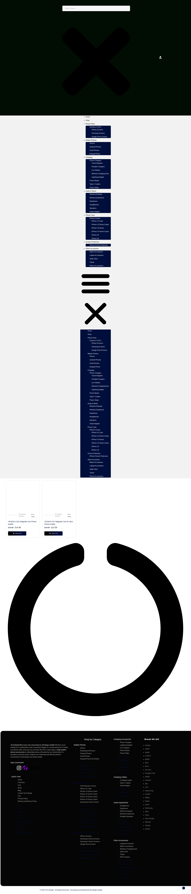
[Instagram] (19, 767)
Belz (146, 763)
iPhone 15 (95, 235)
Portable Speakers (126, 816)
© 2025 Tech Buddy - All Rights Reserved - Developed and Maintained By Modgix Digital (71, 890)
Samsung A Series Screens (89, 839)
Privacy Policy (23, 798)
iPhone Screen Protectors (99, 245)
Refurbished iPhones (87, 751)
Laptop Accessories (96, 255)
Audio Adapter (95, 211)
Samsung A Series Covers (89, 802)
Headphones (94, 205)
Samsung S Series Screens (90, 841)
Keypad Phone (95, 154)
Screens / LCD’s (95, 127)
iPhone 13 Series (98, 228)
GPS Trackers (125, 857)
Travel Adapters (97, 163)
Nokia (147, 801)
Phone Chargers (95, 160)
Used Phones (94, 150)
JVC (146, 787)
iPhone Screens (97, 130)
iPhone (92, 143)
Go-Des (148, 770)
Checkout (21, 782)
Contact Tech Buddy (25, 793)
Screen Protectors (92, 242)
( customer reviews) (22, 515)
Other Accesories (92, 249)
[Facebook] (12, 767)
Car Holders (96, 170)
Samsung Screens (98, 133)
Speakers (93, 208)
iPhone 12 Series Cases (100, 224)
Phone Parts (90, 124)
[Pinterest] (31, 767)
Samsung (149, 808)
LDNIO (147, 794)
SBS (147, 812)
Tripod (92, 262)
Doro (147, 766)
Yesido (147, 825)
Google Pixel (150, 773)
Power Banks (94, 180)
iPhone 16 (95, 238)
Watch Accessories (96, 252)
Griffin (147, 777)
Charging (89, 157)
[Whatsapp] (37, 767)
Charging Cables (126, 780)
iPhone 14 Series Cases (100, 231)
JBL (146, 784)
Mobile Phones (91, 140)
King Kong (149, 791)
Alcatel (147, 745)
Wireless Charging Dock (100, 173)
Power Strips (94, 187)
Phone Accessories (96, 266)
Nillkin (147, 798)
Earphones (93, 201)
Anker (147, 749)
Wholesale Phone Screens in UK (87, 833)
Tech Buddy (149, 819)
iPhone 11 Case (97, 221)
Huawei (148, 780)
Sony (147, 815)
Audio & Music (91, 191)
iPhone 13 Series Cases (88, 791)
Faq (19, 796)
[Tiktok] (25, 767)
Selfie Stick (94, 259)
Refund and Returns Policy (27, 801)
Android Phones (95, 147)
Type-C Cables (95, 184)
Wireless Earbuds (96, 194)
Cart (19, 785)
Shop (87, 120)
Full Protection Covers (88, 786)
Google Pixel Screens (99, 137)
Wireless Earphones (97, 198)
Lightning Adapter (98, 177)
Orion (147, 805)
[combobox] (96, 8)
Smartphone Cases (81, 783)
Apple (147, 752)
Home (88, 117)
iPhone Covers (95, 218)
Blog (19, 790)
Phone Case (90, 215)
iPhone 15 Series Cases (88, 797)
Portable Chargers (98, 166)
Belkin (147, 759)
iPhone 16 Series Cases (88, 799)
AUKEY (148, 756)
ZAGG (147, 829)
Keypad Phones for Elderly (89, 759)
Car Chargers (125, 748)
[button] (95, 298)
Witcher (148, 822)
